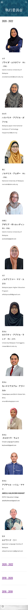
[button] (2, 2)
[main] (14, 10)
